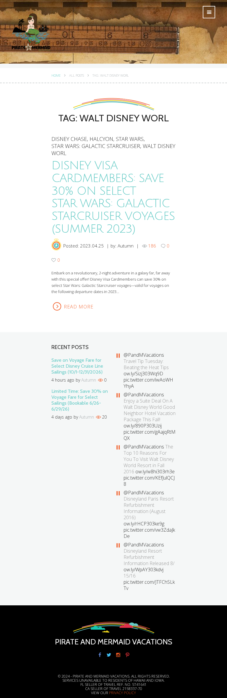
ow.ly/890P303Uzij (143, 425)
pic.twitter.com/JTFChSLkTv (149, 585)
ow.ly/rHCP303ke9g (144, 523)
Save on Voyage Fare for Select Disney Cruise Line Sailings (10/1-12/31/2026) (77, 366)
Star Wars (130, 138)
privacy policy (122, 692)
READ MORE (78, 306)
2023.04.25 (92, 246)
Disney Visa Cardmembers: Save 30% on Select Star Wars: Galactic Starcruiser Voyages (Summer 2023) (113, 197)
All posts (76, 75)
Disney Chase (69, 138)
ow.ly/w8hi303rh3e (155, 471)
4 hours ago (62, 380)
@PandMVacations (144, 355)
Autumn (126, 246)
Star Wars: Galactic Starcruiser (95, 145)
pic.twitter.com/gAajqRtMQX (150, 435)
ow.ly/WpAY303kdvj (143, 569)
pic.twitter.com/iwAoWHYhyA (148, 383)
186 (152, 246)
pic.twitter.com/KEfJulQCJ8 (149, 481)
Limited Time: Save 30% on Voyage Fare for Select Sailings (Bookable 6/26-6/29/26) (79, 400)
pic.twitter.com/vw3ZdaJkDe (149, 533)
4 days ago (61, 417)
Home (56, 75)
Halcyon (101, 138)
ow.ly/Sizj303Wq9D (143, 373)
